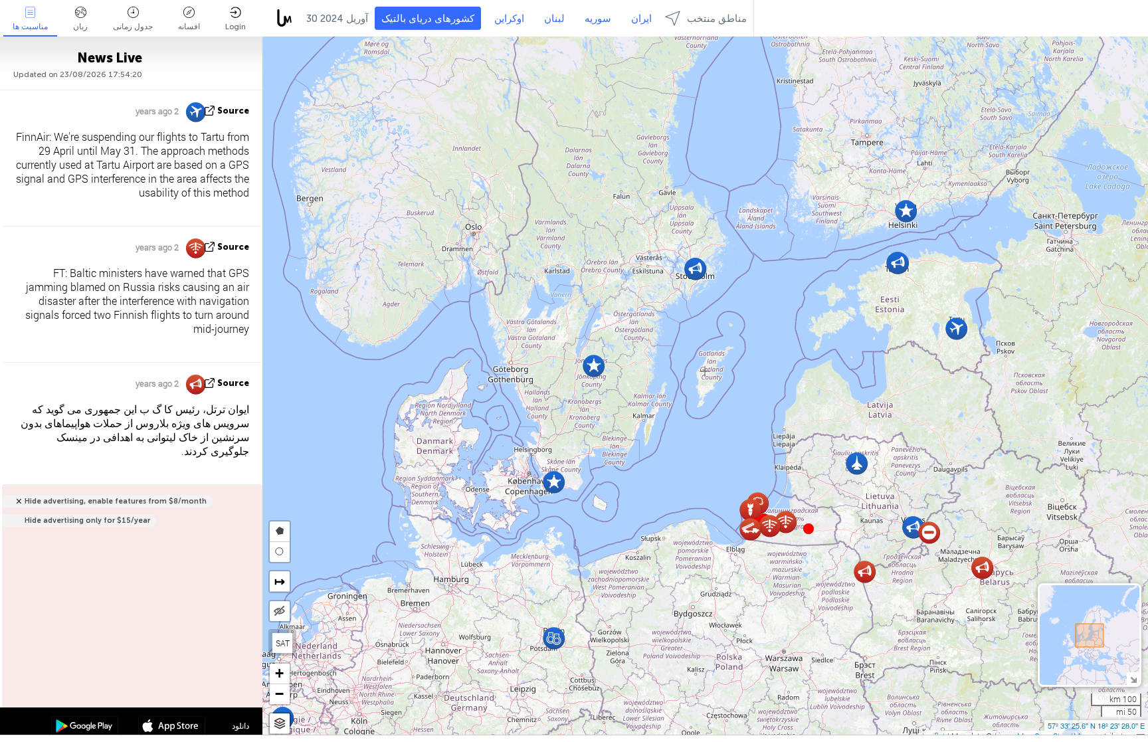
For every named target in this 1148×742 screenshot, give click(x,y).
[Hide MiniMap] (1133, 678)
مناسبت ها (30, 26)
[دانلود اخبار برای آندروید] (84, 727)
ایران (641, 19)
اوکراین (509, 19)
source (233, 111)
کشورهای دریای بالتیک (427, 19)
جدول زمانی (133, 26)
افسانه (189, 26)
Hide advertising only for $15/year (87, 520)
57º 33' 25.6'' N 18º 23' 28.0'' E (1096, 725)
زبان (80, 26)
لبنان (554, 19)
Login (235, 26)
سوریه (598, 19)
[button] (808, 528)
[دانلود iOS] (171, 727)
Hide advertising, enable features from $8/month (116, 501)
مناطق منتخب (717, 19)
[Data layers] (280, 723)
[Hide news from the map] (280, 611)
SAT (283, 643)
